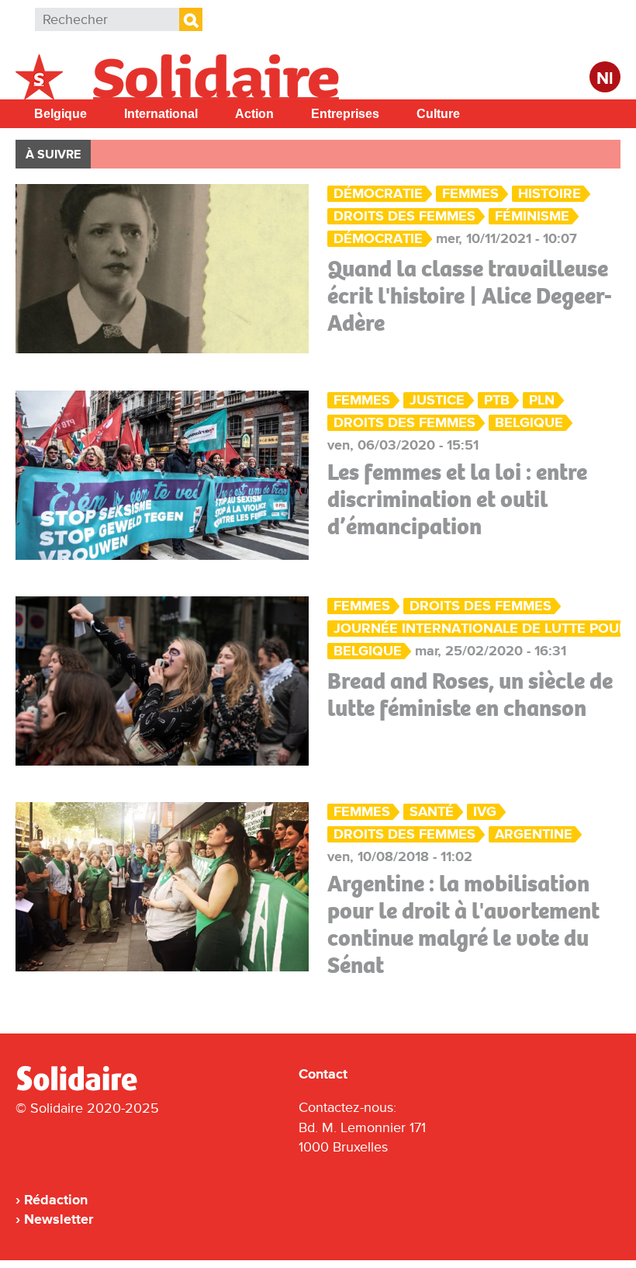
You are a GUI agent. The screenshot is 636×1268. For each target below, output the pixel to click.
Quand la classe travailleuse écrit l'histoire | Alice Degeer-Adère (469, 296)
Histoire (549, 194)
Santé (432, 812)
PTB (497, 400)
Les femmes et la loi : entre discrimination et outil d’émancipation (457, 499)
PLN (542, 400)
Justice (437, 400)
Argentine (533, 834)
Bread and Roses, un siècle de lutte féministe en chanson (470, 694)
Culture (438, 113)
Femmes (470, 194)
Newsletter (58, 1219)
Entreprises (345, 113)
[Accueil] (83, 1087)
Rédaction (56, 1199)
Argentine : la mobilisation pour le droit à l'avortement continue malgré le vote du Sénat (463, 924)
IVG (484, 812)
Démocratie (378, 194)
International (161, 113)
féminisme (532, 216)
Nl (605, 78)
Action (254, 113)
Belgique (60, 113)
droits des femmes (404, 216)
